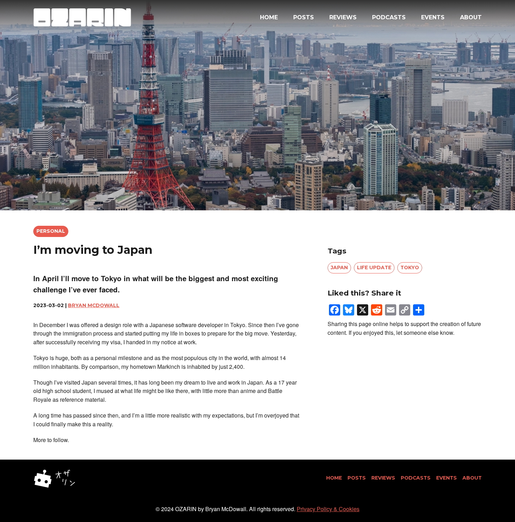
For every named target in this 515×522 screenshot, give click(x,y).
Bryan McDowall (93, 305)
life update (374, 267)
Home (269, 17)
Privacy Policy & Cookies (328, 509)
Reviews (343, 17)
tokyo (409, 267)
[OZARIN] (82, 17)
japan (339, 267)
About (471, 17)
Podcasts (389, 17)
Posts (303, 17)
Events (433, 17)
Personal (50, 231)
